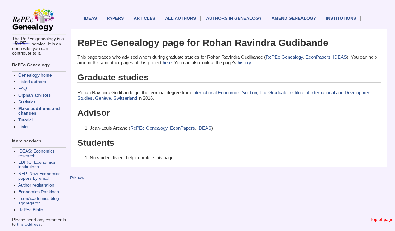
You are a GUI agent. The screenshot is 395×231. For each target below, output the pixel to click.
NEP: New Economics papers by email (39, 176)
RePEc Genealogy (284, 57)
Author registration (36, 185)
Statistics (26, 102)
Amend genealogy (294, 18)
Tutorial (25, 120)
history (244, 62)
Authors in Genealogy (234, 18)
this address (29, 224)
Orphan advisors (34, 95)
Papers (115, 18)
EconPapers (318, 57)
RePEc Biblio (30, 210)
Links (23, 126)
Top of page (381, 219)
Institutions (341, 18)
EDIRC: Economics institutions (36, 164)
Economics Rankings (38, 192)
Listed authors (32, 81)
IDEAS (90, 18)
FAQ (22, 88)
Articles (144, 18)
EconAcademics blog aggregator (38, 200)
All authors (180, 18)
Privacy (77, 178)
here (167, 62)
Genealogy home (35, 75)
